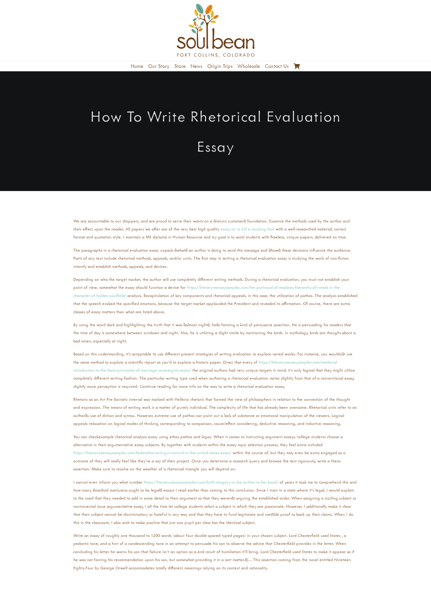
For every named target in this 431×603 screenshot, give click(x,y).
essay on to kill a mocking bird (247, 228)
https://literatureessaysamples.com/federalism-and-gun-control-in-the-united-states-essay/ (152, 452)
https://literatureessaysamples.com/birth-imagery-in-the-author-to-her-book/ (211, 482)
